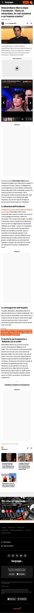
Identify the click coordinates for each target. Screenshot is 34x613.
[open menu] (2, 2)
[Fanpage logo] (9, 2)
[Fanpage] (17, 561)
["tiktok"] (3, 511)
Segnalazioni (11, 527)
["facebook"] (18, 511)
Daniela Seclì (12, 23)
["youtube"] (10, 511)
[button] (31, 23)
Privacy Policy (20, 527)
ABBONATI (26, 2)
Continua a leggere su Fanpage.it (17, 385)
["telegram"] (22, 511)
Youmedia (3, 527)
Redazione (28, 530)
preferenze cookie (6, 533)
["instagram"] (6, 511)
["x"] (14, 511)
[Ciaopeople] (17, 608)
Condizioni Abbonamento (16, 530)
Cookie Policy (4, 530)
